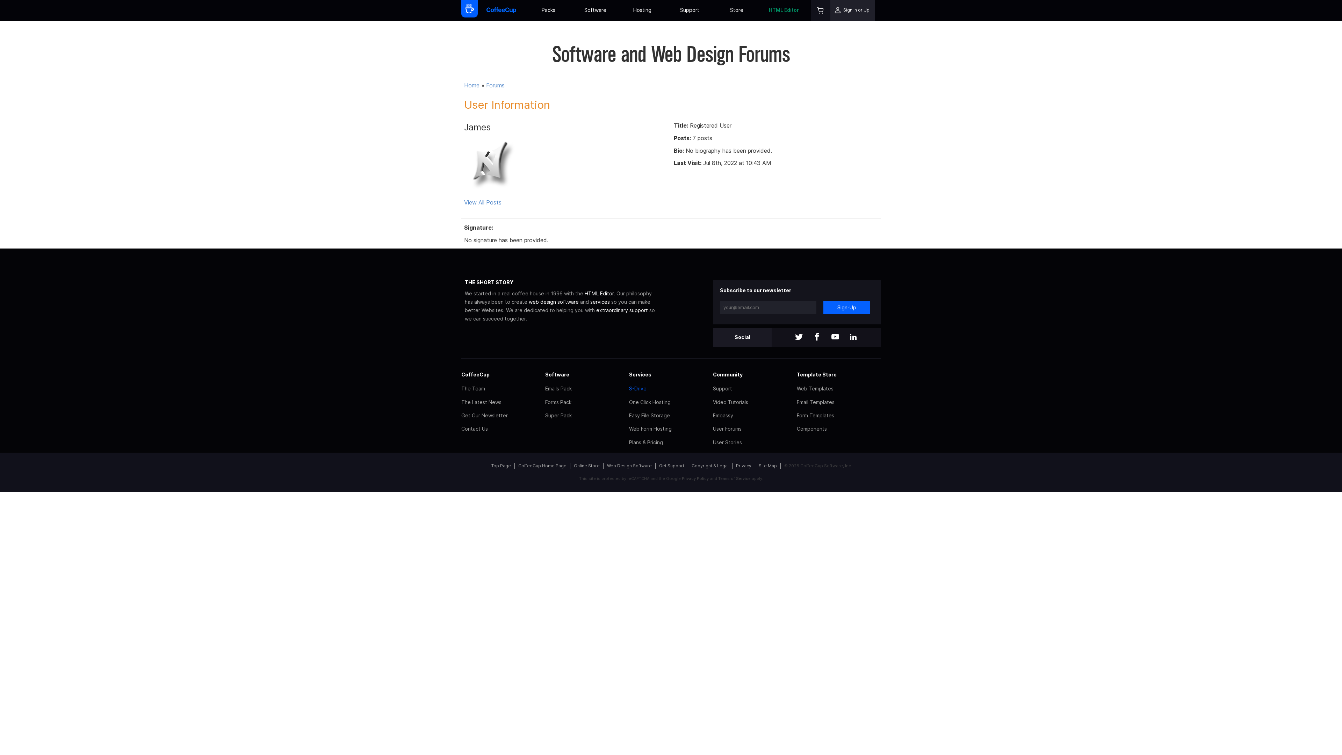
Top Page (501, 465)
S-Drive (638, 388)
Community (728, 375)
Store (736, 10)
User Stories (727, 442)
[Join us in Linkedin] (853, 337)
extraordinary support (622, 310)
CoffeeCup (475, 375)
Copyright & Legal (710, 465)
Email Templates (816, 402)
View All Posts (483, 202)
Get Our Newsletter (484, 415)
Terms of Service (734, 478)
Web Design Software (629, 465)
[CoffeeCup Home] (501, 10)
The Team (473, 388)
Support (689, 10)
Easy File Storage (649, 415)
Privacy (743, 465)
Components (812, 429)
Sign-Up (846, 307)
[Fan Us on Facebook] (817, 337)
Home (471, 85)
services (600, 302)
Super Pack (558, 415)
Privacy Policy (695, 478)
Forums (495, 85)
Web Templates (815, 388)
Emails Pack (558, 388)
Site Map (768, 465)
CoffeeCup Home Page (542, 465)
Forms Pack (558, 402)
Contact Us (474, 429)
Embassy (723, 415)
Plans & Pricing (646, 442)
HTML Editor (784, 10)
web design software (554, 302)
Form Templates (815, 415)
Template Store (817, 375)
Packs (548, 10)
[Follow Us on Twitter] (799, 337)
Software (595, 10)
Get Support (671, 465)
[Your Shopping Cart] (820, 10)
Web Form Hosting (650, 429)
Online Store (587, 465)
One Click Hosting (650, 402)
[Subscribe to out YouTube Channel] (835, 337)
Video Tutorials (730, 402)
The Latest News (481, 402)
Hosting (642, 10)
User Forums (727, 429)
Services (640, 375)
